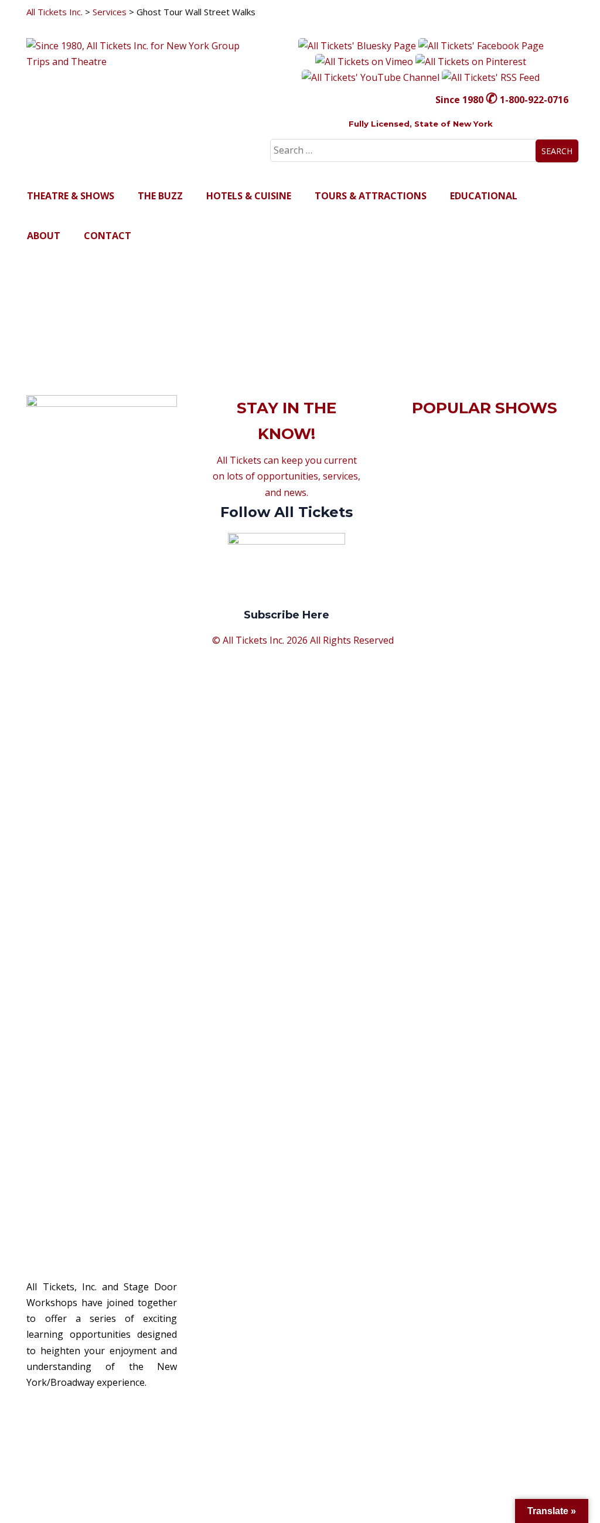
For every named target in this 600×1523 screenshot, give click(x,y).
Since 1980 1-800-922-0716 (501, 99)
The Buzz (160, 195)
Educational (483, 195)
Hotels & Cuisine (248, 195)
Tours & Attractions (371, 195)
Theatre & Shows (70, 195)
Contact (107, 235)
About (43, 235)
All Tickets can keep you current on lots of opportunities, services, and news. (286, 537)
